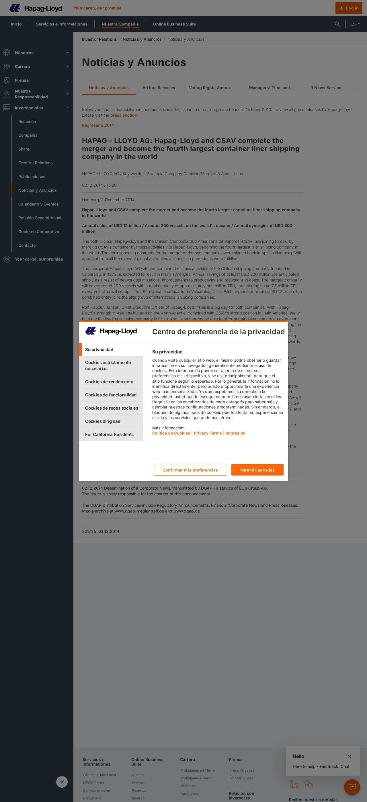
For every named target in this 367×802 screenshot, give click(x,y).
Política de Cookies (171, 433)
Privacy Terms (208, 433)
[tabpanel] (217, 394)
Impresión (236, 433)
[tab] (111, 349)
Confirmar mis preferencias (190, 469)
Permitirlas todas (257, 469)
